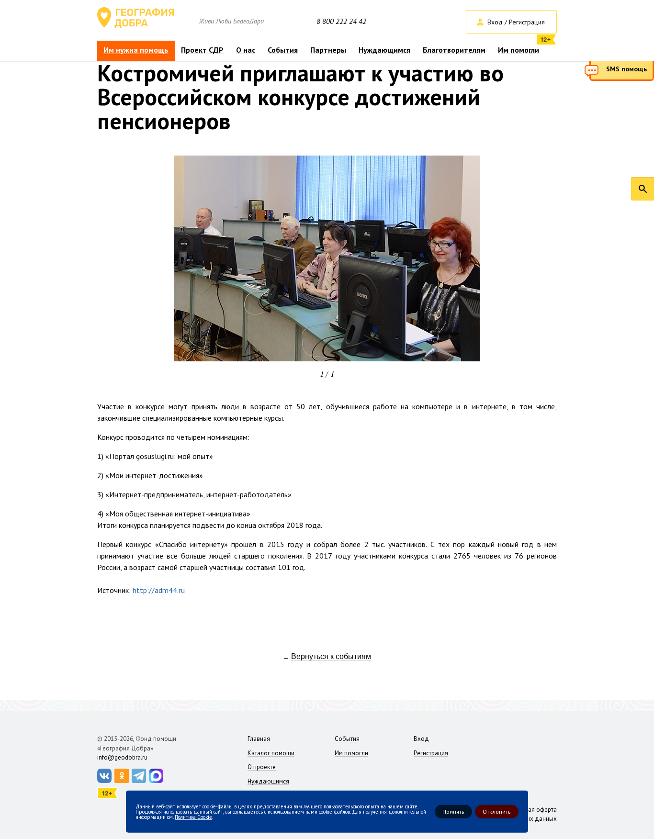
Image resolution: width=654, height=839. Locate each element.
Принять (453, 811)
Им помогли (518, 50)
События (283, 50)
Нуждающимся (384, 50)
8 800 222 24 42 (341, 21)
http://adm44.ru (159, 590)
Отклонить (497, 811)
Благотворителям (454, 50)
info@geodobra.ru (122, 757)
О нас (245, 50)
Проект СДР (202, 50)
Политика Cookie (193, 816)
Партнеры (328, 50)
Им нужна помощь (136, 50)
